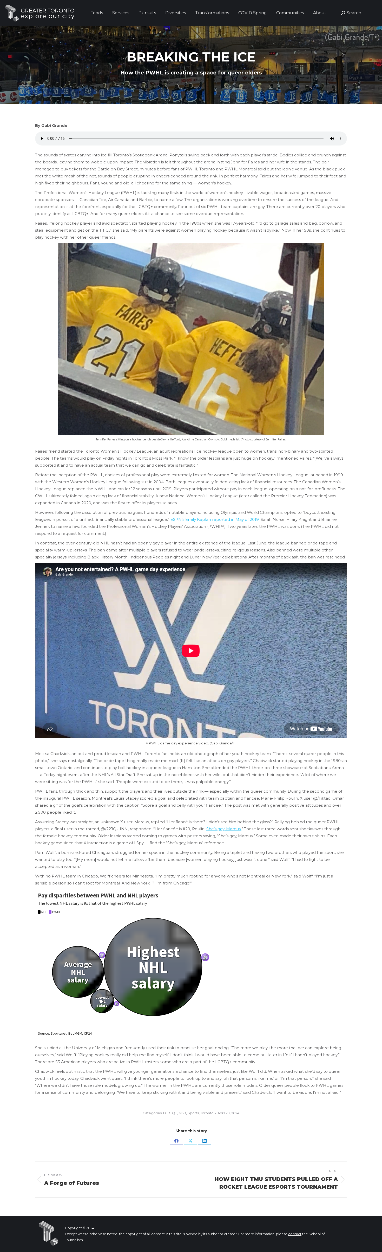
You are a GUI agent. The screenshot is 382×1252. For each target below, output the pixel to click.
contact (294, 1234)
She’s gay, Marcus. (223, 828)
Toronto (207, 1113)
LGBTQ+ (170, 1113)
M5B (182, 1113)
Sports (193, 1113)
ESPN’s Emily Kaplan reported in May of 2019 (214, 519)
